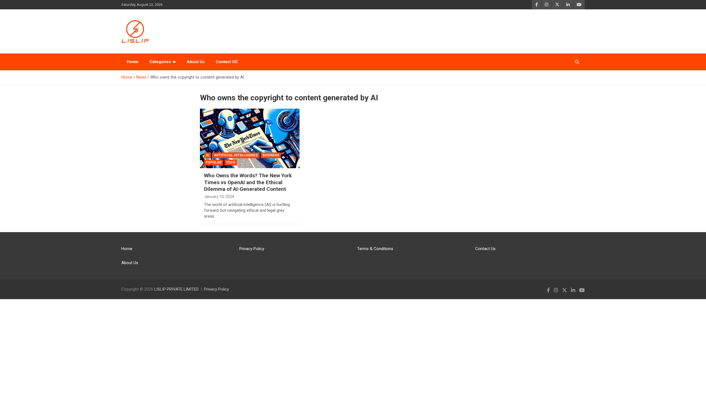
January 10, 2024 (219, 196)
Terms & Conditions (375, 248)
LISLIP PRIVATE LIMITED (176, 289)
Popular (213, 162)
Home (132, 61)
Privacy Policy (251, 248)
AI (207, 155)
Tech (230, 162)
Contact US (227, 61)
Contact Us (485, 248)
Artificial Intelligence (236, 155)
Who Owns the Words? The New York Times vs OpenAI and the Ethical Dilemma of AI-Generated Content (248, 182)
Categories (160, 61)
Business (271, 155)
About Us (196, 61)
